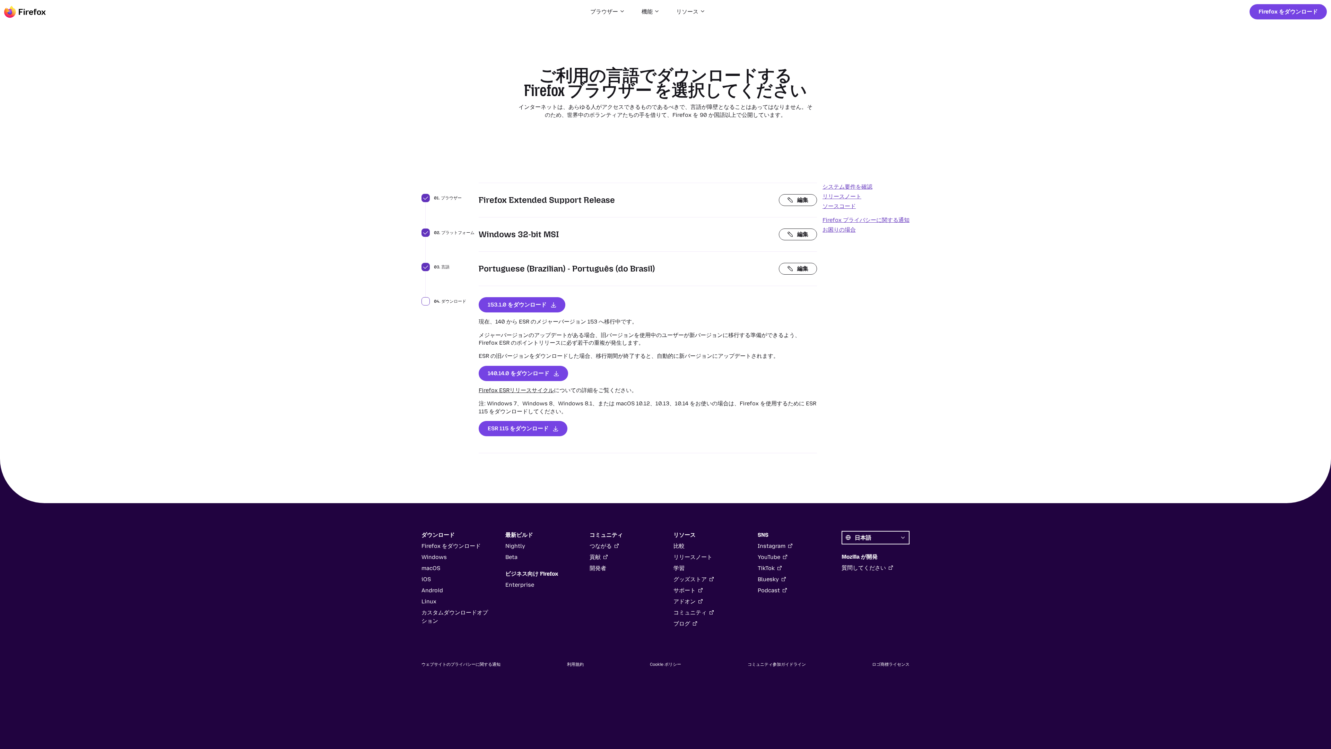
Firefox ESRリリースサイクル (516, 390)
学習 (679, 568)
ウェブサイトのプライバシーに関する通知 (461, 664)
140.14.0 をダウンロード (518, 373)
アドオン (684, 601)
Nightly (515, 546)
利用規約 (575, 664)
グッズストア (690, 579)
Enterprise (519, 585)
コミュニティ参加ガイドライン (777, 664)
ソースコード (839, 206)
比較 (679, 546)
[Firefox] (25, 11)
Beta (511, 557)
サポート (684, 590)
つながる (601, 546)
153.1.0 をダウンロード (517, 304)
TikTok (766, 568)
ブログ (681, 623)
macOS (430, 568)
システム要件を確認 (847, 186)
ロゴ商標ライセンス (891, 664)
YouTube (769, 557)
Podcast (769, 590)
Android (432, 590)
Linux (428, 601)
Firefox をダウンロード (1288, 11)
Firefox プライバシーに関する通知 (866, 220)
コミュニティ (690, 612)
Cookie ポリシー (665, 664)
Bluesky (768, 579)
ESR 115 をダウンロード (518, 428)
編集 (802, 200)
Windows (434, 557)
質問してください (864, 568)
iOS (426, 579)
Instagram (771, 546)
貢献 (595, 557)
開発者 (598, 568)
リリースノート (842, 196)
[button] (608, 11)
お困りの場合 (839, 229)
